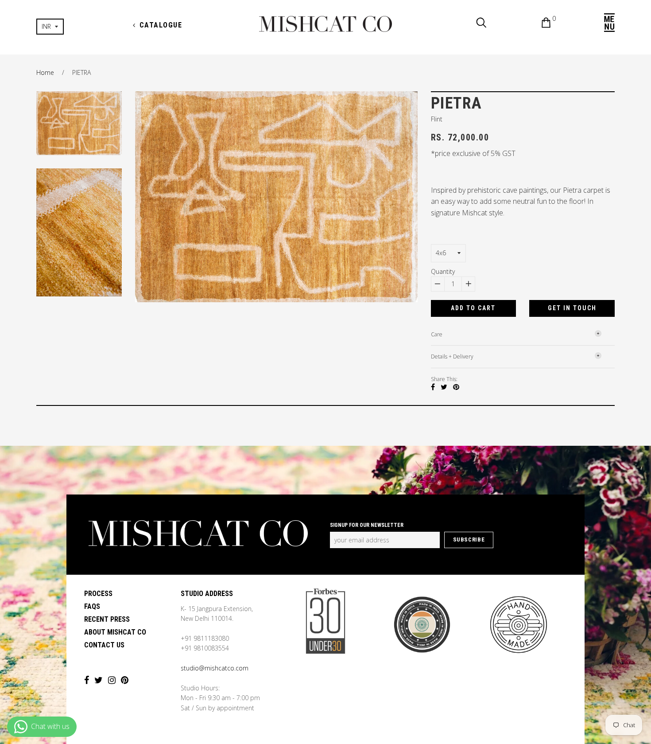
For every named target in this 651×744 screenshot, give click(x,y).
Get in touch (572, 308)
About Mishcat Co (115, 632)
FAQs (92, 606)
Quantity (443, 271)
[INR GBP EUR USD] (79, 27)
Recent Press (107, 619)
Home (45, 72)
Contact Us (104, 645)
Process (98, 593)
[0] (539, 24)
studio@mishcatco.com (214, 668)
